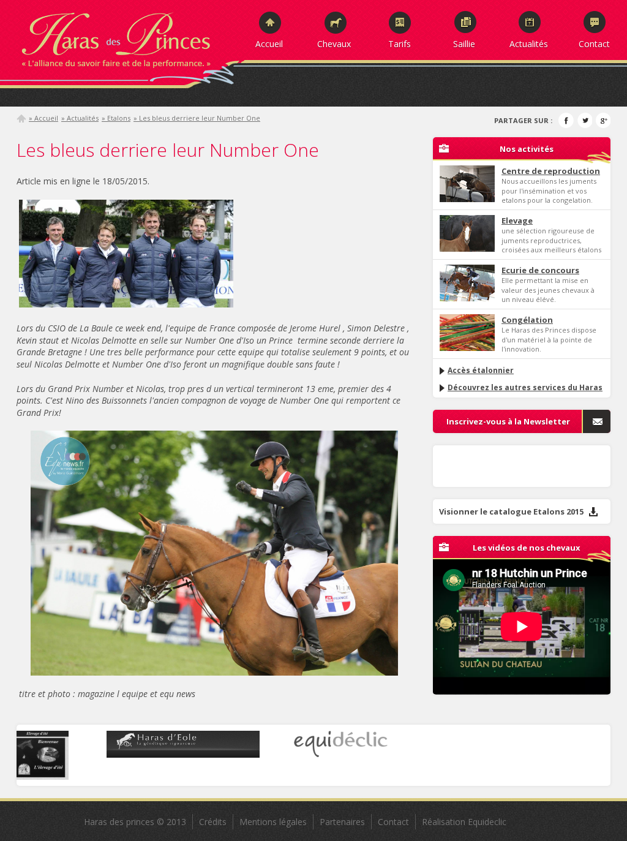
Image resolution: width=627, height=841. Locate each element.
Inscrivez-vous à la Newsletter (508, 421)
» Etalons (116, 118)
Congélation (527, 319)
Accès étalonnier (481, 370)
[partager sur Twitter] (584, 120)
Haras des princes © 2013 (135, 822)
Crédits (213, 822)
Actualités (528, 43)
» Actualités (80, 118)
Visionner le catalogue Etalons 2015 (512, 511)
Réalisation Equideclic (464, 822)
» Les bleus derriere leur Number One (196, 118)
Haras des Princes (130, 37)
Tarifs (399, 43)
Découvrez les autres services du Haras (525, 387)
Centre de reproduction (550, 170)
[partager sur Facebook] (566, 120)
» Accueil (43, 118)
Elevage (517, 220)
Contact (594, 43)
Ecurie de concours (540, 270)
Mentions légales (273, 822)
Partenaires (342, 822)
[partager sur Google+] (602, 120)
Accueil (269, 43)
